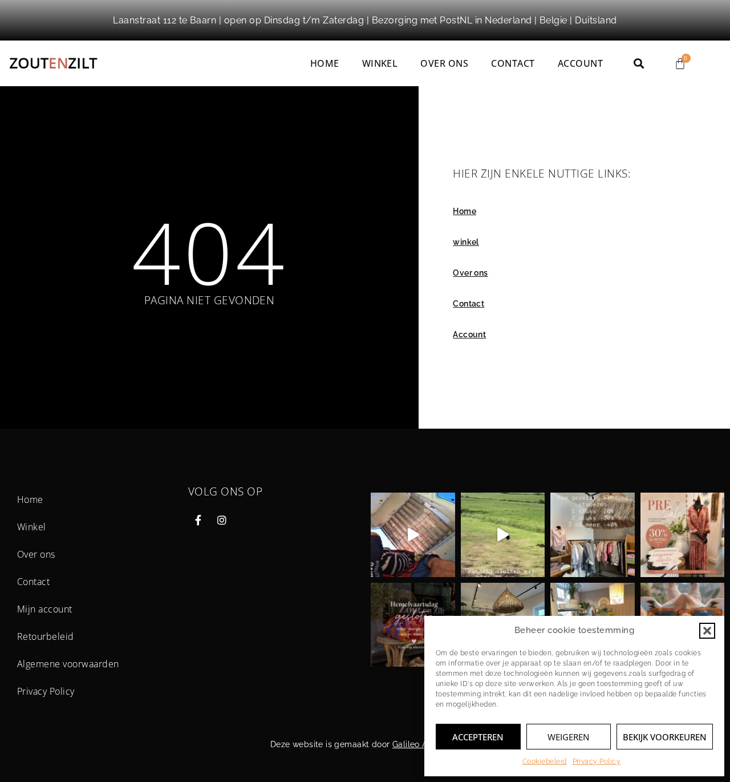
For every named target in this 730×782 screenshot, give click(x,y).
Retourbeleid (45, 636)
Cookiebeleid (544, 761)
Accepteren (478, 737)
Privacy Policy (597, 761)
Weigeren (569, 737)
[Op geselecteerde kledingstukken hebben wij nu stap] (592, 535)
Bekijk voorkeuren (665, 737)
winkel (380, 63)
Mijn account (44, 609)
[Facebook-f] (198, 520)
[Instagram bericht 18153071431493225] (503, 535)
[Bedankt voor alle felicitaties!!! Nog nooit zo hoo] (413, 535)
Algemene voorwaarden (68, 664)
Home (324, 63)
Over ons (444, 63)
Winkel (31, 527)
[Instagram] (222, 520)
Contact (512, 63)
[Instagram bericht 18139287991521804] (413, 625)
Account (580, 63)
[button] (707, 630)
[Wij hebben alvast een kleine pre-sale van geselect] (682, 535)
